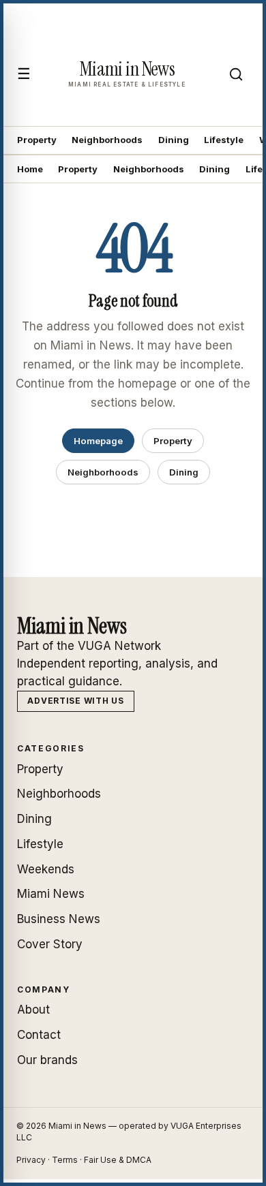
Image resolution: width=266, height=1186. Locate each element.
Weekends (45, 869)
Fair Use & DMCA (117, 1160)
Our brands (47, 1060)
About (33, 1009)
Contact (39, 1035)
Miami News (51, 894)
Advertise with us (75, 701)
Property (37, 139)
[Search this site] (236, 74)
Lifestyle (223, 139)
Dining (173, 139)
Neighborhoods (107, 139)
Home (30, 168)
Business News (58, 919)
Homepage (98, 440)
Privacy (31, 1160)
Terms (65, 1160)
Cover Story (50, 944)
